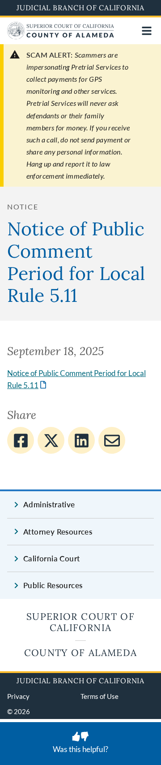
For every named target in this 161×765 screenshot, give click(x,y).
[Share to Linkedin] (81, 440)
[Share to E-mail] (111, 440)
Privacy (18, 696)
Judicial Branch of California (80, 7)
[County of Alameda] (60, 36)
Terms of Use (99, 696)
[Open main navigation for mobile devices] (146, 31)
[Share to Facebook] (20, 440)
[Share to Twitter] (51, 440)
